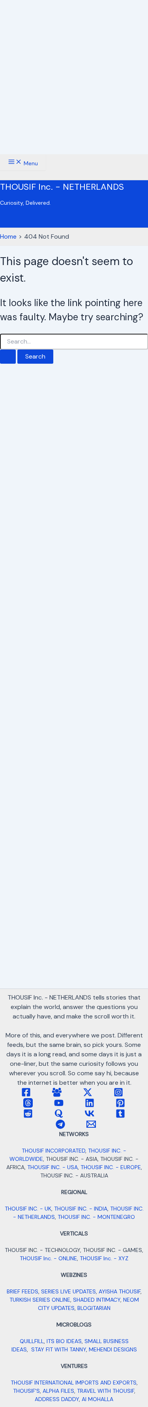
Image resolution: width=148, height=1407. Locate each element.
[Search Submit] (8, 356)
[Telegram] (60, 1127)
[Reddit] (28, 1116)
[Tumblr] (120, 1116)
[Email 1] (91, 1127)
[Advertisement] (74, 77)
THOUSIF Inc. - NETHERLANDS (62, 186)
